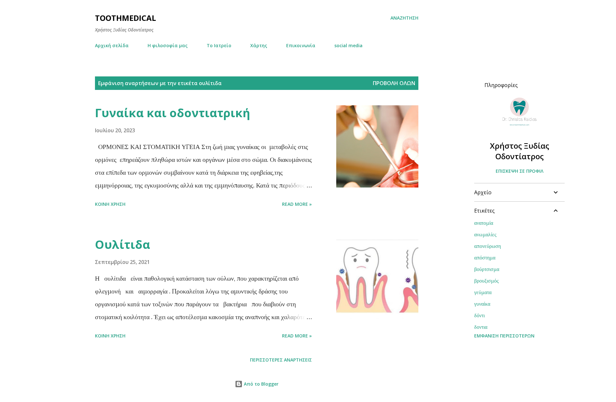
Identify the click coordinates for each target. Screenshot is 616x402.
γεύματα (483, 292)
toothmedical (125, 18)
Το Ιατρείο (219, 45)
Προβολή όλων (394, 83)
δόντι (479, 315)
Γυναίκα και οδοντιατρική (172, 113)
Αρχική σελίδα (112, 45)
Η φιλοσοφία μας (168, 45)
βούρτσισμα (486, 269)
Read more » (297, 204)
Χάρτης (258, 45)
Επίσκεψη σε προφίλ (519, 171)
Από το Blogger (260, 384)
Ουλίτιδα (122, 244)
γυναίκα (482, 304)
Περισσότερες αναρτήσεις (281, 360)
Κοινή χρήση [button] (110, 204)
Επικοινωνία (300, 45)
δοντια (480, 327)
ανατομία (483, 223)
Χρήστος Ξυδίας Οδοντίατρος (519, 151)
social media (348, 45)
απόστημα (484, 257)
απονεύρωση (487, 246)
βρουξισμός (486, 280)
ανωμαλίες (485, 234)
